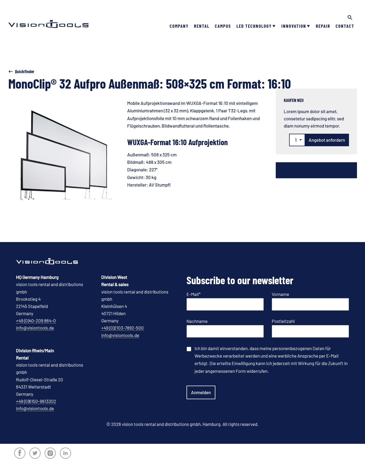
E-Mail (194, 294)
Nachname (197, 321)
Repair (323, 26)
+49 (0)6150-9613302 (36, 401)
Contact (345, 26)
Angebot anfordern (327, 140)
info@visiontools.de (35, 327)
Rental (201, 26)
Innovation (293, 26)
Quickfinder (24, 71)
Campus (223, 26)
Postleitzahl (283, 321)
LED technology (254, 26)
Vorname (280, 294)
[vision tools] (48, 16)
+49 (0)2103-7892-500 (122, 327)
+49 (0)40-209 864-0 (36, 320)
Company (179, 26)
